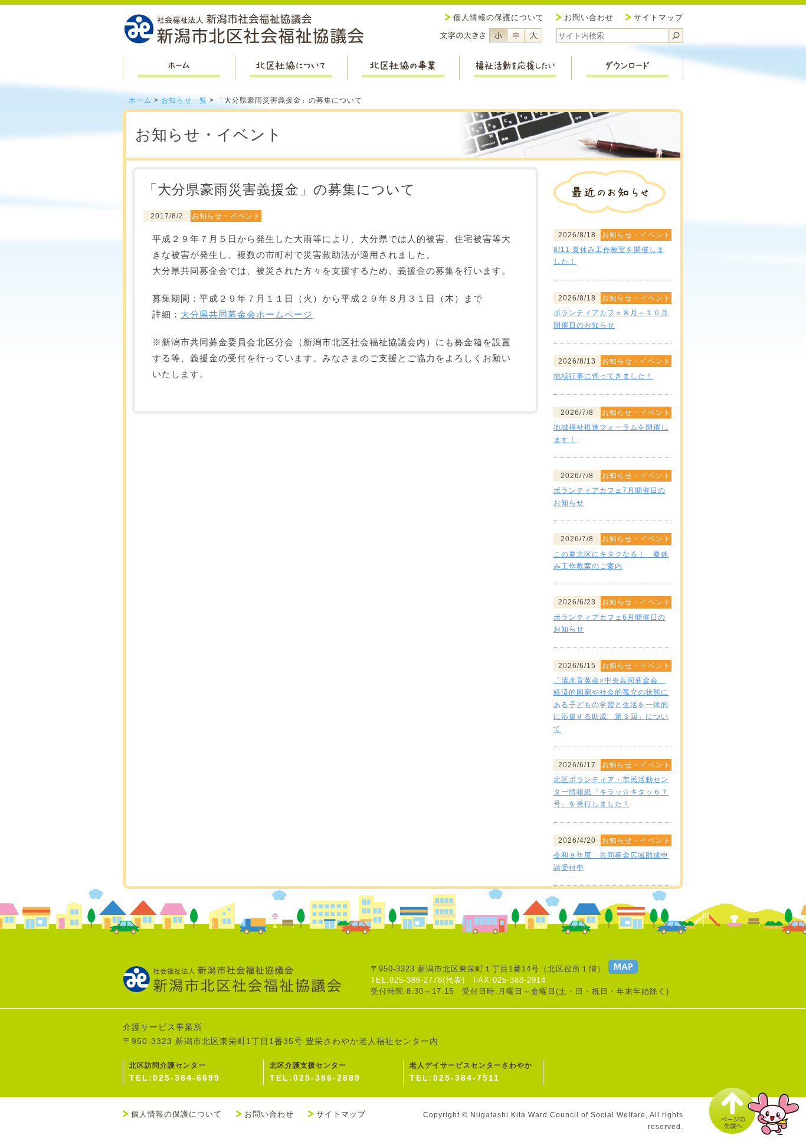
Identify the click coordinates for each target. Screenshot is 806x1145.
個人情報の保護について (498, 17)
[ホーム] (179, 68)
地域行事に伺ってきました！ (603, 376)
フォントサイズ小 (498, 35)
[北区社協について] (291, 68)
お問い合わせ (589, 17)
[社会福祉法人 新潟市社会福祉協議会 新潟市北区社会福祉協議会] (244, 30)
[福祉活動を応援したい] (515, 68)
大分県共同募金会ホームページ (247, 314)
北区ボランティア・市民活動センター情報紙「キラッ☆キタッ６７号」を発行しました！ (611, 792)
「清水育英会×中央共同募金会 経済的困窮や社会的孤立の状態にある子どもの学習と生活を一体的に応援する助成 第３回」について (611, 704)
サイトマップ (658, 17)
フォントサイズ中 (516, 35)
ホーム (140, 100)
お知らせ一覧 (184, 100)
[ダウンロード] (627, 68)
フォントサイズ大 (533, 35)
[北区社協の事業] (403, 68)
